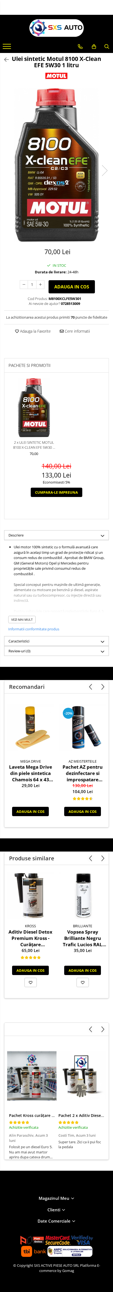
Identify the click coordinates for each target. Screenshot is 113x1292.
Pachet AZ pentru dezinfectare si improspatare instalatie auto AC (82, 773)
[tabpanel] (56, 165)
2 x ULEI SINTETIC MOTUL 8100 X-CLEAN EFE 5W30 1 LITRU (34, 445)
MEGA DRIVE (30, 761)
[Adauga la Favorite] (30, 982)
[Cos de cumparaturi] (94, 46)
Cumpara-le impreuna (56, 492)
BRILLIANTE (82, 925)
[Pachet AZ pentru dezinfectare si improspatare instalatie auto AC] (82, 727)
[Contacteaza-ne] (80, 46)
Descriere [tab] (16, 535)
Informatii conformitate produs (33, 629)
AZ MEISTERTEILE (83, 761)
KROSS (30, 925)
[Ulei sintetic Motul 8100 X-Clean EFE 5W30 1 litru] (56, 165)
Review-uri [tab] (19, 650)
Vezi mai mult (22, 619)
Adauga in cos (71, 287)
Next (104, 170)
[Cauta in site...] (107, 46)
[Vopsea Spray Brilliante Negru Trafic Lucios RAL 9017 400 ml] (82, 895)
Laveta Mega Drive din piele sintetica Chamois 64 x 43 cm (30, 773)
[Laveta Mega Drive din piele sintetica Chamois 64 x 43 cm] (30, 727)
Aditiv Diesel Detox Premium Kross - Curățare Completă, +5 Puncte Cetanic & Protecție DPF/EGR (30, 938)
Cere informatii (77, 331)
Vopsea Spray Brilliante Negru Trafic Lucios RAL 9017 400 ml (82, 938)
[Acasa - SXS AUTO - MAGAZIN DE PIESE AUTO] (56, 28)
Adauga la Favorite (35, 331)
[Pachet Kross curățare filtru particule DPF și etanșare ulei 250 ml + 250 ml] (31, 1075)
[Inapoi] (4, 59)
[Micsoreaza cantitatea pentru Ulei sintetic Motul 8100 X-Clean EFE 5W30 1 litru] (24, 284)
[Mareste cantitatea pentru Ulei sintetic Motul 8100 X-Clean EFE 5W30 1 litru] (40, 284)
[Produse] (7, 48)
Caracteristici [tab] (19, 641)
